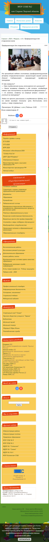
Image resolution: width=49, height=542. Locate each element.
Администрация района (11, 431)
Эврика (5, 353)
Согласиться (24, 539)
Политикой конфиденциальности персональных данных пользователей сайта (25, 533)
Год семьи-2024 (8, 363)
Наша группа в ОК (18, 509)
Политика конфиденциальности (32, 515)
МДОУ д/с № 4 (8, 452)
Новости (38, 21)
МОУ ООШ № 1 (8, 443)
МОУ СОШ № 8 (8, 440)
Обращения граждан (30, 27)
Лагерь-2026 (7, 374)
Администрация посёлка (11, 434)
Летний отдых (8, 350)
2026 (10, 39)
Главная (10, 21)
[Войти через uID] (17, 115)
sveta (23, 107)
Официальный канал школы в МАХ (31, 511)
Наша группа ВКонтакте (34, 509)
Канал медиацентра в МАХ (34, 513)
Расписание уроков (23, 21)
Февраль (16, 39)
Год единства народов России (13, 372)
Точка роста (7, 358)
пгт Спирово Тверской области (25, 11)
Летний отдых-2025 (10, 369)
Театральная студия (10, 371)
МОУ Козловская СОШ (11, 455)
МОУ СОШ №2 (25, 6)
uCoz (4, 507)
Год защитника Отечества (12, 367)
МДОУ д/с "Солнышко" (11, 446)
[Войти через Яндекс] (21, 115)
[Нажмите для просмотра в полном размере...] (24, 70)
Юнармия (14, 27)
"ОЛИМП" (6, 365)
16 (22, 39)
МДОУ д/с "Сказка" (9, 449)
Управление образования (11, 437)
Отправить (13, 127)
